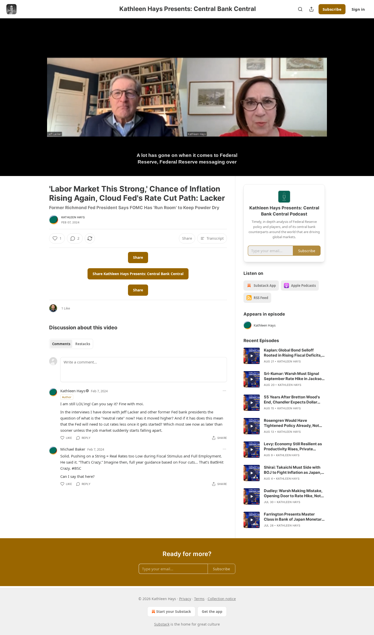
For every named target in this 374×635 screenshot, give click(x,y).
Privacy (185, 598)
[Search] (300, 9)
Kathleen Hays (73, 217)
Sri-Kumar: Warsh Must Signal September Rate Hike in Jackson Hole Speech (294, 376)
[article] (284, 356)
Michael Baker (72, 449)
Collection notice (222, 598)
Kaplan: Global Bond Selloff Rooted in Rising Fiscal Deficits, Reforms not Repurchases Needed (293, 353)
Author (66, 397)
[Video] (37, 91)
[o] (252, 356)
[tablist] (71, 344)
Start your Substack (173, 611)
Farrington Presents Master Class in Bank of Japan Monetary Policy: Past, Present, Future (294, 517)
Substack (161, 624)
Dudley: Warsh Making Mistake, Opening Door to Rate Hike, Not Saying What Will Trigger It (293, 493)
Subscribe (332, 9)
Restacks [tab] (82, 344)
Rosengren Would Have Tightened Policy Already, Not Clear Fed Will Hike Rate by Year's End (291, 423)
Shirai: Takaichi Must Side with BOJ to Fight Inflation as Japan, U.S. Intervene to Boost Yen (292, 470)
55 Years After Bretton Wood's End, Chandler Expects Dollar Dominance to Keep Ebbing (292, 400)
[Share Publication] (311, 9)
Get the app (212, 611)
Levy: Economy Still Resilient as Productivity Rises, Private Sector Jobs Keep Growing (293, 446)
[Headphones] (37, 103)
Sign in (358, 9)
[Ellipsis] (224, 391)
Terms (199, 598)
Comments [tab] (61, 344)
